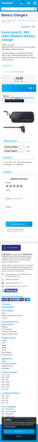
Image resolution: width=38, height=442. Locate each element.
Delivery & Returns (8, 324)
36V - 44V (5, 400)
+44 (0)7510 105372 (12, 279)
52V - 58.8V (6, 384)
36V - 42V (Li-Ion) (7, 414)
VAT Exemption (7, 329)
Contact (4, 318)
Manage (19, 436)
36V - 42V (5, 379)
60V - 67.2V (6, 387)
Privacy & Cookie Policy (9, 331)
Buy (30, 88)
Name (8, 190)
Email (14, 199)
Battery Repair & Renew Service (12, 315)
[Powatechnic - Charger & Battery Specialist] (7, 3)
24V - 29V (5, 398)
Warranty (5, 327)
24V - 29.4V (6, 377)
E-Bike (4, 361)
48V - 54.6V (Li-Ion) (8, 416)
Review (8, 207)
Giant (3, 343)
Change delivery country (14, 100)
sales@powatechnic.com (13, 283)
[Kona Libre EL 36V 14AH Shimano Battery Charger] (19, 121)
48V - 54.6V (6, 382)
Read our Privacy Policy (14, 231)
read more (6, 66)
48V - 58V (5, 403)
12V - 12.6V (6, 375)
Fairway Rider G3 (7, 355)
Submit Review (17, 224)
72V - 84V (5, 389)
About (4, 313)
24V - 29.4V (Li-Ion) (8, 409)
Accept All (19, 431)
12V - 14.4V (6, 395)
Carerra (4, 340)
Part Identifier (13, 248)
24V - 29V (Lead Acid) (9, 411)
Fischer (4, 350)
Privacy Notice (10, 426)
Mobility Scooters (7, 366)
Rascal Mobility (7, 352)
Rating (8, 182)
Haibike (4, 347)
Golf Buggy (5, 368)
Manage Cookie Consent (10, 334)
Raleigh (4, 345)
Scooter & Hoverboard (9, 363)
